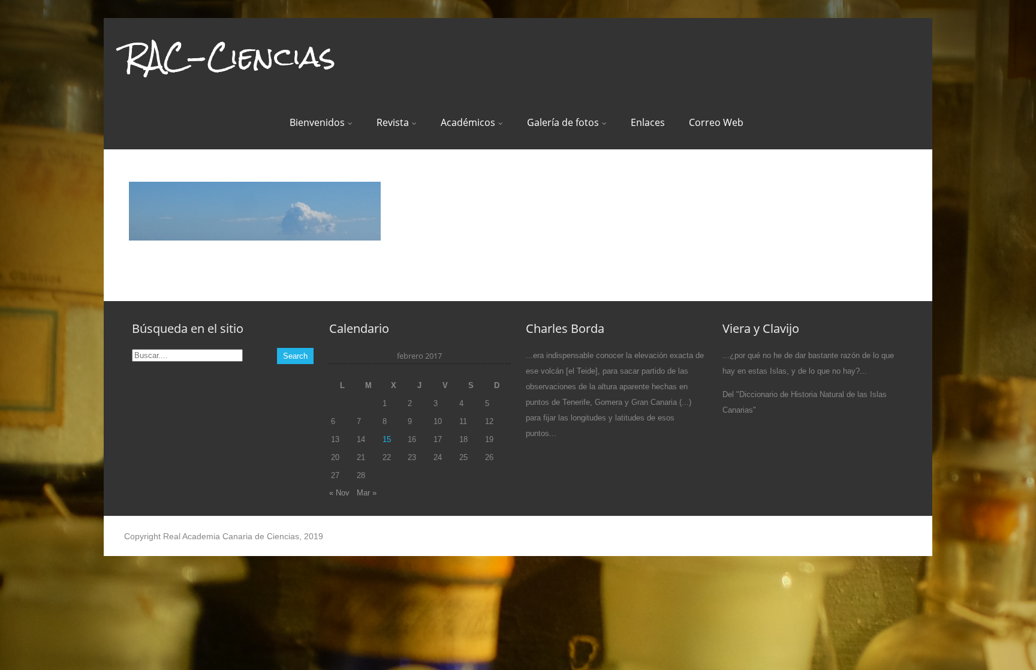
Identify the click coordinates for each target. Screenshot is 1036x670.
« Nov (339, 492)
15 (387, 439)
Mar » (367, 492)
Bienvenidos (317, 122)
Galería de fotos (563, 122)
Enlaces (648, 122)
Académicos (468, 122)
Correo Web (716, 122)
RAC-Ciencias (229, 56)
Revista (393, 122)
